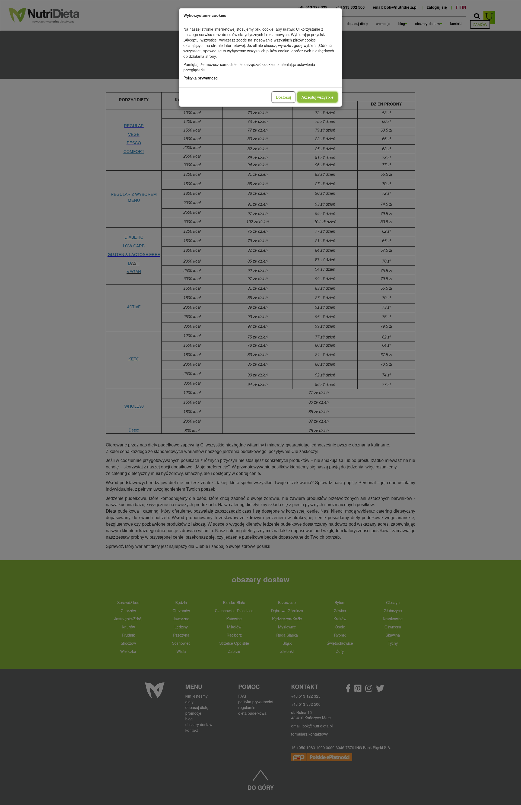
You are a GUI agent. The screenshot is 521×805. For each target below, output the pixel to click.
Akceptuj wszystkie (317, 97)
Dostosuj (283, 97)
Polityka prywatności (200, 78)
